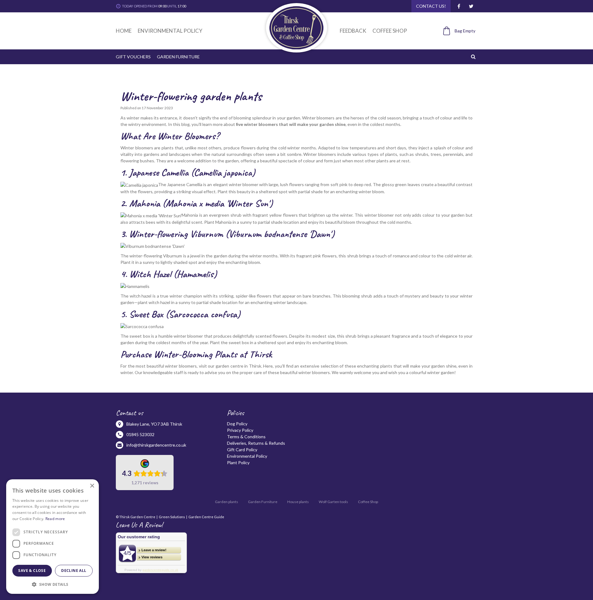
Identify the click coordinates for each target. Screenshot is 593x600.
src (474, 56)
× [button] (92, 486)
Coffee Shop (368, 501)
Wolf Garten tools (333, 501)
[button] (52, 584)
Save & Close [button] (32, 570)
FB (458, 6)
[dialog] (52, 536)
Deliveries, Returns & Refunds (256, 443)
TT (471, 6)
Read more (55, 518)
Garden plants (226, 501)
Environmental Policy (247, 456)
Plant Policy (238, 462)
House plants (298, 501)
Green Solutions (172, 517)
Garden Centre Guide (206, 517)
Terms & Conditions (246, 436)
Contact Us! (431, 6)
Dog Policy (237, 423)
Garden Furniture (262, 501)
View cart (456, 41)
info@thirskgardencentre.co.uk (156, 445)
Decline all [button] (73, 570)
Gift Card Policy (242, 449)
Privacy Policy (240, 430)
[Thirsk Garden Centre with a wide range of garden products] (296, 27)
